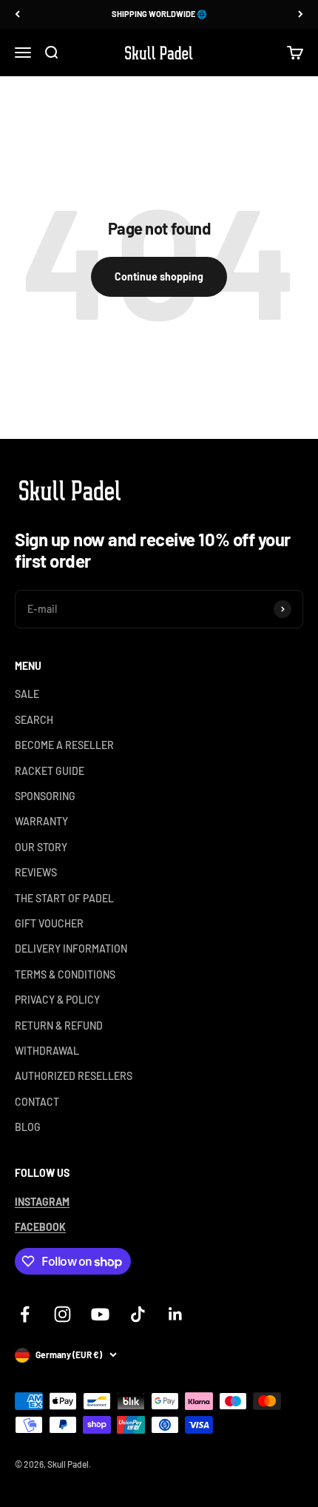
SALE (27, 694)
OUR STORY (41, 847)
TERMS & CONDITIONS (65, 974)
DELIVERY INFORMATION (71, 948)
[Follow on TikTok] (138, 1314)
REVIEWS (36, 872)
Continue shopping (159, 276)
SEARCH (34, 720)
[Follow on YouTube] (100, 1314)
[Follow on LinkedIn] (176, 1314)
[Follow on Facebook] (25, 1314)
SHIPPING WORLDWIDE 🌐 (159, 14)
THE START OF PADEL (64, 898)
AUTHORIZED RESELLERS (73, 1076)
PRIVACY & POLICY (57, 999)
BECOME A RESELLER (64, 745)
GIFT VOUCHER (49, 923)
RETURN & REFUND (59, 1025)
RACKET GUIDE (49, 771)
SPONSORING (45, 796)
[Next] (300, 14)
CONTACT (37, 1101)
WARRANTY (41, 821)
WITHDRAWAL (47, 1050)
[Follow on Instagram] (62, 1314)
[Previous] (17, 14)
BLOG (28, 1127)
